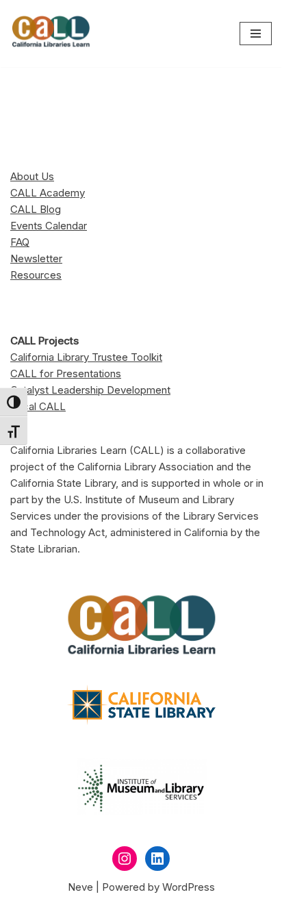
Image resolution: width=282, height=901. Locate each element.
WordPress (188, 886)
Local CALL (38, 406)
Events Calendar (48, 225)
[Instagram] (124, 858)
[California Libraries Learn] (51, 34)
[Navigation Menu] (256, 33)
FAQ (19, 242)
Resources (36, 274)
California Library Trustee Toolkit (86, 357)
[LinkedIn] (157, 858)
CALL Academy (47, 192)
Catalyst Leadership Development (90, 389)
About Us (32, 176)
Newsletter (36, 258)
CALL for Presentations (65, 373)
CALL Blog (35, 209)
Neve (80, 886)
